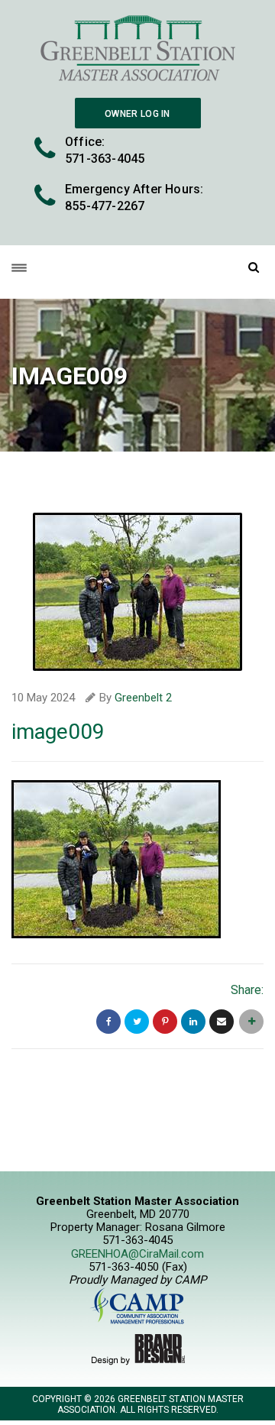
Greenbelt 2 (143, 697)
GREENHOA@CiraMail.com (137, 1254)
